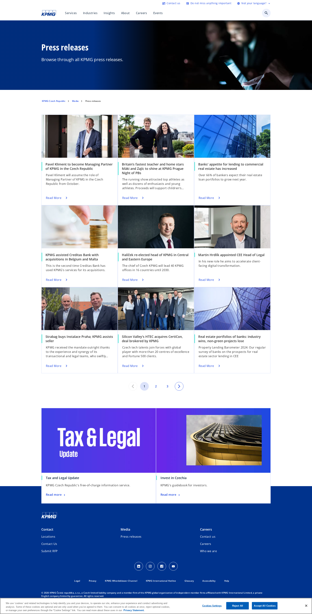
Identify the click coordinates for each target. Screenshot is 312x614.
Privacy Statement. (134, 610)
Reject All (237, 605)
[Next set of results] (179, 386)
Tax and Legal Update (64, 478)
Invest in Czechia (174, 478)
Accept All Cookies (264, 605)
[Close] (306, 606)
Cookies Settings (212, 605)
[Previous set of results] (133, 386)
